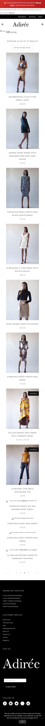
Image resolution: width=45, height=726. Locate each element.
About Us (6, 631)
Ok (22, 721)
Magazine (6, 640)
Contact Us (6, 634)
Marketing (32, 17)
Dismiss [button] (12, 13)
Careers (5, 637)
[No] (42, 718)
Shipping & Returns (9, 628)
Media (40, 17)
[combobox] (22, 47)
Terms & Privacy (8, 623)
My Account (7, 620)
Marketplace (22, 17)
